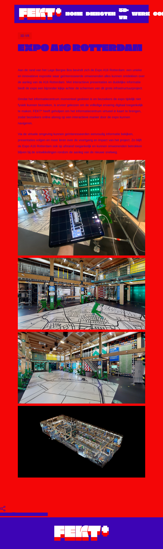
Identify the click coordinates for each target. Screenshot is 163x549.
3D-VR (24, 36)
